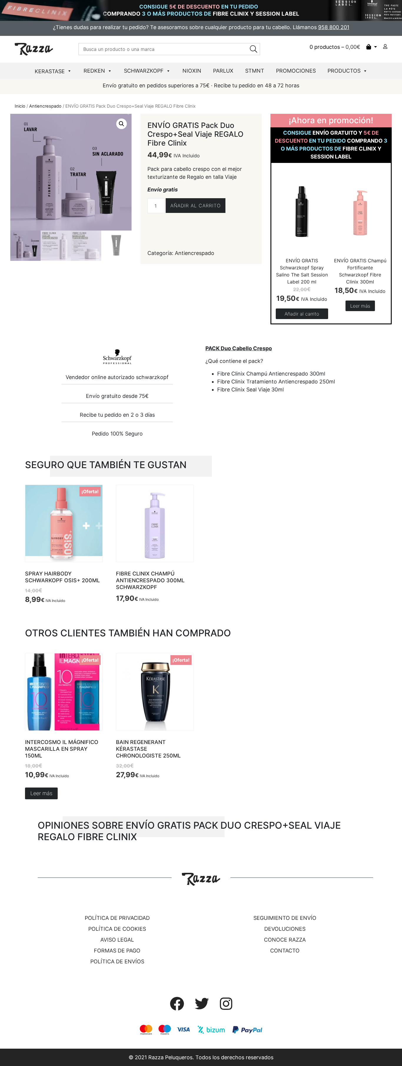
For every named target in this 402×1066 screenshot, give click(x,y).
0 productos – (335, 47)
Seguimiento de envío (284, 918)
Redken (94, 71)
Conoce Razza (285, 940)
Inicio (20, 106)
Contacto (285, 950)
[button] (121, 124)
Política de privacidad (117, 918)
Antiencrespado (45, 106)
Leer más (360, 306)
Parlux (223, 71)
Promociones (296, 71)
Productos (344, 71)
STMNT (254, 71)
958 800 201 (333, 27)
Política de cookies (117, 929)
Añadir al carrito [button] (302, 314)
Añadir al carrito (195, 205)
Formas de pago (117, 950)
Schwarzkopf (144, 71)
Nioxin (191, 71)
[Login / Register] (385, 46)
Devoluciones (284, 929)
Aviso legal (117, 940)
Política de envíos (117, 961)
